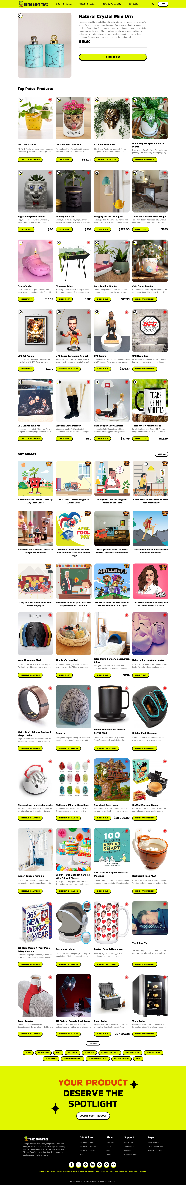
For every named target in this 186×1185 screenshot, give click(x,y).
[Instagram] (106, 1164)
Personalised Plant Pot (68, 144)
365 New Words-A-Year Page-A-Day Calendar (34, 949)
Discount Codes (130, 1155)
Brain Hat (61, 733)
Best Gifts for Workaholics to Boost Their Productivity (150, 501)
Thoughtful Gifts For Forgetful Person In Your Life (112, 501)
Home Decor (51, 1058)
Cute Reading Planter (105, 286)
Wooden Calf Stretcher (68, 425)
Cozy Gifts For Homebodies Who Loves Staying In (35, 604)
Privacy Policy (153, 1142)
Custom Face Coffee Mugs (108, 949)
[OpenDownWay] (20, 100)
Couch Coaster (25, 1021)
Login (163, 4)
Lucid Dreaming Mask (30, 660)
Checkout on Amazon (30, 675)
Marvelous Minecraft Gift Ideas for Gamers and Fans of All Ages (112, 604)
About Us (110, 1142)
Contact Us (128, 1142)
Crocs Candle (25, 286)
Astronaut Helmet (65, 949)
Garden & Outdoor (109, 1052)
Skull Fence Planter (104, 144)
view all (161, 454)
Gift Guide (133, 3)
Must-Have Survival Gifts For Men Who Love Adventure (151, 551)
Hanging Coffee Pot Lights (108, 216)
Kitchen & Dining (121, 1058)
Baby (58, 1052)
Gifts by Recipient (64, 3)
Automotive (43, 1052)
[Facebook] (71, 1164)
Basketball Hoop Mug (144, 876)
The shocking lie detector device (35, 805)
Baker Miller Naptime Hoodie (148, 660)
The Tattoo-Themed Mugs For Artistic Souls (74, 501)
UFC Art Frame (26, 356)
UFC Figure (100, 356)
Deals (108, 1155)
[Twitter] (78, 1164)
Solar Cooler (100, 1021)
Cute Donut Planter (142, 286)
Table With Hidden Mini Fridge (149, 216)
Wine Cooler (138, 1021)
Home (28, 1052)
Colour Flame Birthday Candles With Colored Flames (73, 876)
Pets (138, 1058)
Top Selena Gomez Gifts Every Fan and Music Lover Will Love (150, 604)
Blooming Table (64, 286)
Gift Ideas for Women (88, 1146)
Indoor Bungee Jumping (31, 876)
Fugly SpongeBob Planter (32, 216)
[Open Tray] (20, 15)
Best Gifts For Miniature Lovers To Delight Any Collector (35, 551)
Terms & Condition (155, 1150)
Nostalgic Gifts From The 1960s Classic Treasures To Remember (112, 551)
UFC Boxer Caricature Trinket (72, 356)
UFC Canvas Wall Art (29, 425)
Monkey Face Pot (65, 216)
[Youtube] (113, 1164)
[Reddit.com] (99, 1164)
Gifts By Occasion (87, 3)
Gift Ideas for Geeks (87, 1150)
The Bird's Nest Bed (67, 660)
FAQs (108, 1146)
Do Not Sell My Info (155, 1146)
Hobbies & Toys (153, 1052)
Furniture (89, 1052)
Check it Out (64, 675)
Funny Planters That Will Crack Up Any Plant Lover (35, 501)
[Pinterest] (85, 1164)
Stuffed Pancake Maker (145, 805)
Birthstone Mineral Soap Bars (72, 805)
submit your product (93, 1115)
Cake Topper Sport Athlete (108, 425)
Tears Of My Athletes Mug (146, 425)
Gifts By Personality (112, 3)
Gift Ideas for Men (86, 1142)
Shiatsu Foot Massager (144, 733)
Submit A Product (130, 1146)
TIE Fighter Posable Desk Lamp (73, 1021)
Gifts (108, 1150)
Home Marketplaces (98, 1058)
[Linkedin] (92, 1164)
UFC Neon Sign (140, 356)
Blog (81, 1155)
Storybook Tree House (106, 805)
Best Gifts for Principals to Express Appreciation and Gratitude (73, 604)
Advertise (127, 1150)
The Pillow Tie (139, 943)
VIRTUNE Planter (27, 144)
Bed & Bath (73, 1052)
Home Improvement (72, 1058)
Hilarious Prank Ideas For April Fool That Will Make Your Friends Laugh (73, 552)
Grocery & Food (133, 1052)
